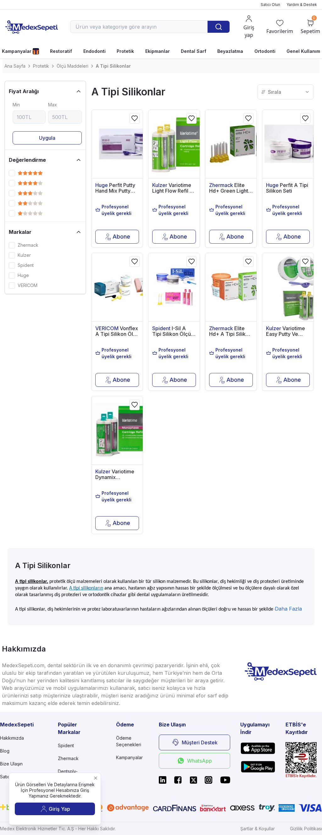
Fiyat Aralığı (24, 91)
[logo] (31, 27)
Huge (23, 275)
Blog (4, 750)
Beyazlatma (230, 51)
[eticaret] (304, 760)
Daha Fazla (288, 609)
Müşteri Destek (200, 742)
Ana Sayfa (14, 66)
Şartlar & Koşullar (257, 828)
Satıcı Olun (270, 4)
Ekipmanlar (157, 51)
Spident (26, 265)
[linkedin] (162, 780)
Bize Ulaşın (11, 763)
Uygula (47, 138)
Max (52, 104)
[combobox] (285, 91)
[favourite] (135, 118)
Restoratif (61, 51)
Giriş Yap (59, 809)
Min (16, 104)
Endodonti (94, 51)
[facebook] (178, 780)
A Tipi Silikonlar (113, 66)
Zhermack (28, 245)
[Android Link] (257, 767)
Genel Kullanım (303, 51)
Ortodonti (264, 51)
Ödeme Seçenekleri (128, 741)
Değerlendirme (27, 160)
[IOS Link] (257, 748)
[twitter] (193, 780)
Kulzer (24, 255)
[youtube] (225, 780)
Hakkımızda (12, 738)
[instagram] (208, 780)
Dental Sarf (193, 51)
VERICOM (27, 285)
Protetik (125, 51)
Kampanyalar (16, 51)
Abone (121, 236)
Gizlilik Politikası (306, 828)
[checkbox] (12, 173)
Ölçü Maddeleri (72, 66)
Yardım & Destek (301, 4)
